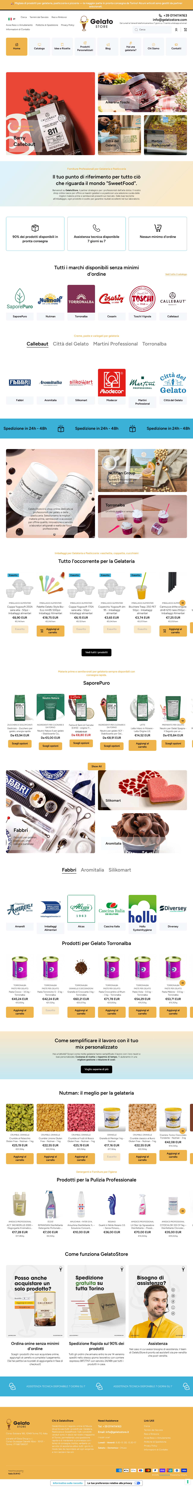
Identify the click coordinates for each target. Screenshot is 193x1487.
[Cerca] (135, 29)
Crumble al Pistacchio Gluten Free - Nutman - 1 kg (19, 1140)
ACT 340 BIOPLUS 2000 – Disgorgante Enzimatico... (20, 1226)
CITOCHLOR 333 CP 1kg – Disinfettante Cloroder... (173, 1226)
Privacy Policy (150, 1445)
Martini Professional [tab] (115, 344)
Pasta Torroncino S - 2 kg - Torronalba (50, 993)
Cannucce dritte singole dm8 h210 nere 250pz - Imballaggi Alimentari (173, 610)
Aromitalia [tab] (92, 870)
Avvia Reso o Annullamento (157, 1438)
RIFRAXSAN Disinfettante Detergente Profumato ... (50, 1226)
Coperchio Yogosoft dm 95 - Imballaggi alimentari (111, 610)
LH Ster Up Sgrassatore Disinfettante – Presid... (142, 1226)
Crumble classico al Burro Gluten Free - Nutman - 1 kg (142, 1140)
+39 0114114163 (175, 15)
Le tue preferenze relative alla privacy (109, 1483)
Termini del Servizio (153, 1430)
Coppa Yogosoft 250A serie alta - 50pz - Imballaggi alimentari (20, 610)
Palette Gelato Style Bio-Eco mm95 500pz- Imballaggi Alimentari (50, 610)
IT (14, 18)
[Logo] (96, 23)
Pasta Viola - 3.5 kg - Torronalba (142, 993)
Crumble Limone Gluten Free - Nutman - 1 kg (50, 1140)
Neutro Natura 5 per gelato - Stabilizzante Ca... (50, 732)
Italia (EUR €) (14, 1473)
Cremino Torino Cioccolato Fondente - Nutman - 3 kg (173, 1136)
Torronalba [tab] (154, 344)
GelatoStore (164, 1475)
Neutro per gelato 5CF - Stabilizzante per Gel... (112, 732)
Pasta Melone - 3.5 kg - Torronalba (173, 993)
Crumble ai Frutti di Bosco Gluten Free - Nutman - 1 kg (81, 1140)
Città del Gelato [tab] (71, 344)
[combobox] (12, 19)
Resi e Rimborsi (151, 1434)
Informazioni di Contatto (156, 1449)
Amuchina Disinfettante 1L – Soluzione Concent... (81, 1226)
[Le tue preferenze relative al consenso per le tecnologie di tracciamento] (188, 1482)
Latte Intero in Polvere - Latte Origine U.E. (142, 730)
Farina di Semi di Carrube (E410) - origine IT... (81, 726)
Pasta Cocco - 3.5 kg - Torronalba (20, 993)
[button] (185, 29)
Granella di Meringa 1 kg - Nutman (112, 1140)
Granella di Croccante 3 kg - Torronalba (81, 993)
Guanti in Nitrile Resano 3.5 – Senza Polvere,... (112, 1226)
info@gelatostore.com (170, 20)
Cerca (147, 1426)
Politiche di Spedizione (155, 1441)
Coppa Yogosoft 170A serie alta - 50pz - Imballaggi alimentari (81, 610)
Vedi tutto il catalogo (176, 274)
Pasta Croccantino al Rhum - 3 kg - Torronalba (112, 993)
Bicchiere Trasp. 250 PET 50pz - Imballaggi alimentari (142, 610)
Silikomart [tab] (120, 870)
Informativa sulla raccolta (67, 1483)
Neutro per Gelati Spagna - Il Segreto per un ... (173, 730)
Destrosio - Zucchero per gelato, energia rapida (19, 730)
